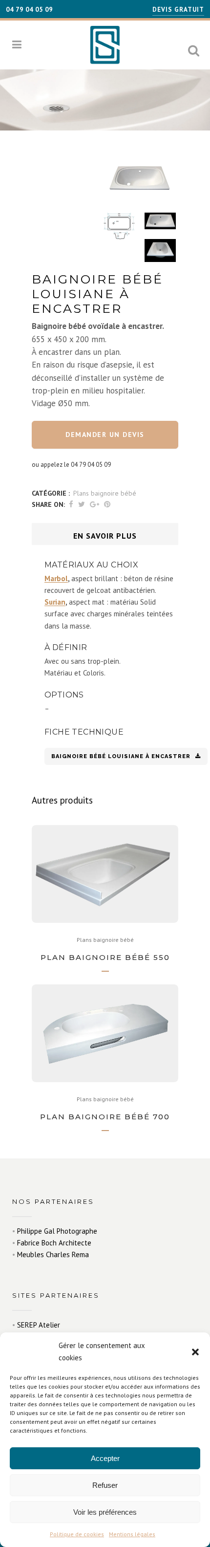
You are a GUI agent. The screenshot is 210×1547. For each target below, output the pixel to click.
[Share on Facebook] (71, 504)
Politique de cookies (77, 1534)
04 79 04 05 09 (29, 9)
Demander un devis (105, 434)
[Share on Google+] (94, 504)
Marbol (56, 578)
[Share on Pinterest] (107, 504)
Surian (54, 602)
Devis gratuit (178, 9)
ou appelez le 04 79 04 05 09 (71, 464)
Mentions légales (132, 1534)
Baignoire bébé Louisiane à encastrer (120, 756)
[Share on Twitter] (81, 504)
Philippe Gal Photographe (57, 1231)
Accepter (105, 1458)
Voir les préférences (105, 1512)
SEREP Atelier (38, 1324)
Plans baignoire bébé (104, 493)
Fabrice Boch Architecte (54, 1242)
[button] (195, 1352)
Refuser (105, 1485)
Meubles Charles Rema (53, 1254)
